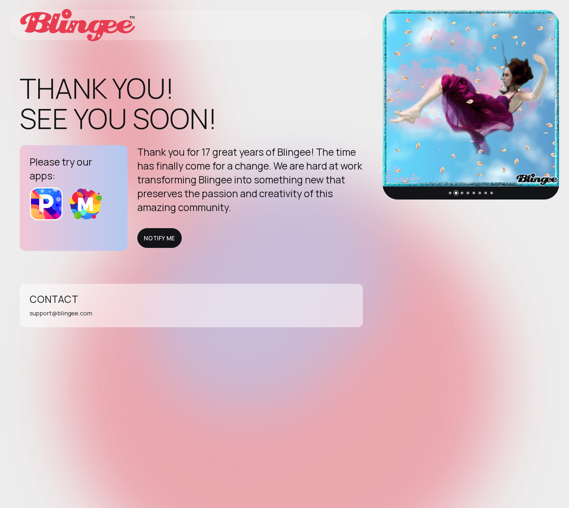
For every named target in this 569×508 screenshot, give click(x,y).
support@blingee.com (61, 313)
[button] (450, 193)
